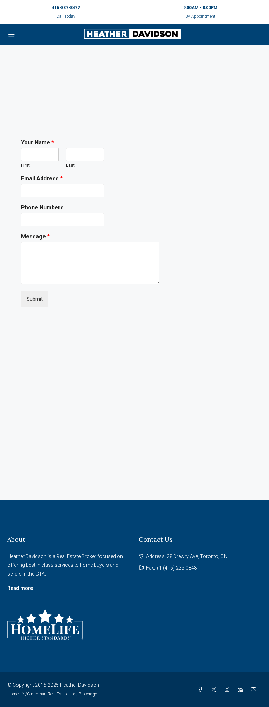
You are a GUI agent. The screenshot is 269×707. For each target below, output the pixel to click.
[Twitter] (215, 689)
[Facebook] (202, 689)
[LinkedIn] (242, 689)
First (25, 165)
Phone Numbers (42, 207)
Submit (35, 299)
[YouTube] (255, 689)
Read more (20, 588)
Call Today (65, 16)
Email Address (42, 178)
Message (35, 236)
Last (70, 165)
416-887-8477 (66, 7)
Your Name (37, 142)
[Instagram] (228, 689)
